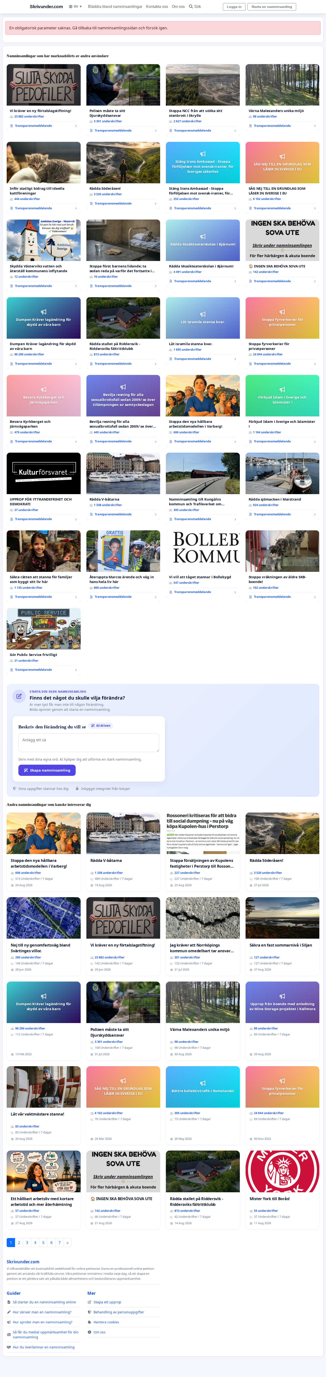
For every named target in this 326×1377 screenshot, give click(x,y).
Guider (14, 1293)
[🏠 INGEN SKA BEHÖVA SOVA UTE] (283, 253)
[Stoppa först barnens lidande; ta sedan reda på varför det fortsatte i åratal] (123, 256)
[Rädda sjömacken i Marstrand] (283, 486)
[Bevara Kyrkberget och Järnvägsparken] (44, 411)
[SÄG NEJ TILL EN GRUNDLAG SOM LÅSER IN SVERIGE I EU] (283, 178)
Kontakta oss (157, 7)
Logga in (234, 7)
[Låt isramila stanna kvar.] (203, 330)
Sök (197, 7)
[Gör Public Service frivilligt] (44, 641)
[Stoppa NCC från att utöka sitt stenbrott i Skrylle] (203, 100)
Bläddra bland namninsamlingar (115, 7)
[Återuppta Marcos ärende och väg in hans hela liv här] (123, 566)
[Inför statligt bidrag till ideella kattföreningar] (44, 178)
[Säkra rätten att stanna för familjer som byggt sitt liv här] (44, 566)
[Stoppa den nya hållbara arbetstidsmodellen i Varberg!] (203, 411)
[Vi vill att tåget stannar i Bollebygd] (203, 564)
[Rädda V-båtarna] (123, 486)
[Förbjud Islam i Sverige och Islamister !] (283, 411)
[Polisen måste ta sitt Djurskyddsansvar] (123, 100)
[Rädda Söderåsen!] (123, 175)
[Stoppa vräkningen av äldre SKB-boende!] (283, 566)
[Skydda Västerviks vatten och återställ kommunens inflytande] (44, 256)
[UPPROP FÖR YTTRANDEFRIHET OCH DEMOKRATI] (44, 489)
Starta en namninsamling (272, 7)
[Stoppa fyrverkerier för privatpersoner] (283, 333)
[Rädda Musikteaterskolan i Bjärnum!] (203, 253)
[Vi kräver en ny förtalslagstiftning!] (44, 97)
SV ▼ (78, 6)
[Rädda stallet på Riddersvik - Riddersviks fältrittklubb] (123, 333)
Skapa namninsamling (50, 770)
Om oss (178, 7)
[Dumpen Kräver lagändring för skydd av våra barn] (44, 333)
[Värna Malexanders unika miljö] (283, 97)
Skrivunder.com (46, 6)
